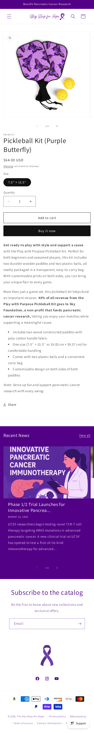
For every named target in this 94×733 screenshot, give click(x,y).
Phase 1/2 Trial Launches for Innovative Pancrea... (36, 507)
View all (85, 435)
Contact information (49, 723)
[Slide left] (37, 126)
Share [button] (12, 404)
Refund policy (78, 716)
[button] (9, 16)
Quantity (9, 192)
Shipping (8, 166)
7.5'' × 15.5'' (17, 182)
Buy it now (47, 231)
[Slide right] (57, 126)
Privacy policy (57, 716)
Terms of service (23, 723)
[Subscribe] (80, 623)
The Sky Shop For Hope (30, 716)
